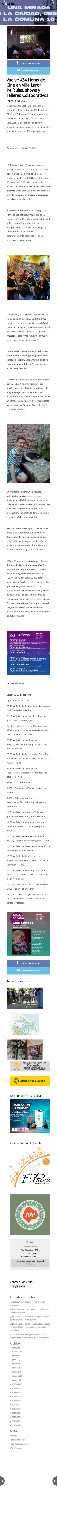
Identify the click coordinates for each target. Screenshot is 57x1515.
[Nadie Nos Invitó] (8, 4)
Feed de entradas (17, 1440)
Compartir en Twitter (30, 71)
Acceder (13, 1436)
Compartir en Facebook (30, 64)
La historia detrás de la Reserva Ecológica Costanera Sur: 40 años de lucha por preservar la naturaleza (30, 1327)
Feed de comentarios (19, 1444)
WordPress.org (16, 1448)
